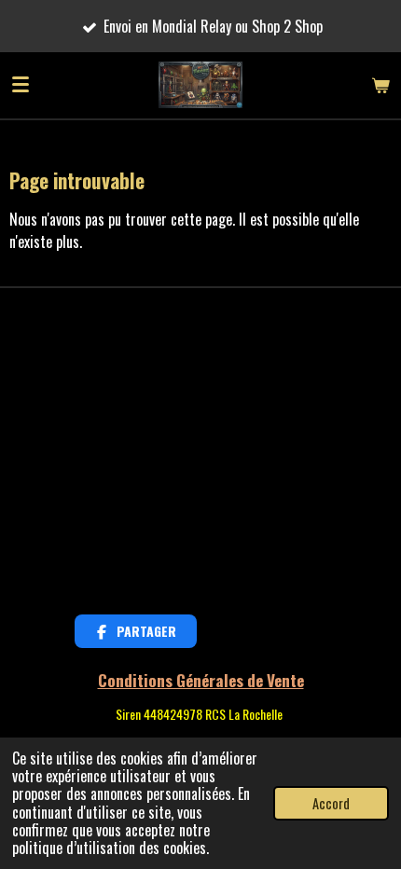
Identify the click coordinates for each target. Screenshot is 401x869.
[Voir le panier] (380, 84)
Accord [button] (331, 803)
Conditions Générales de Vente (201, 680)
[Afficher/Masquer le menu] (20, 84)
